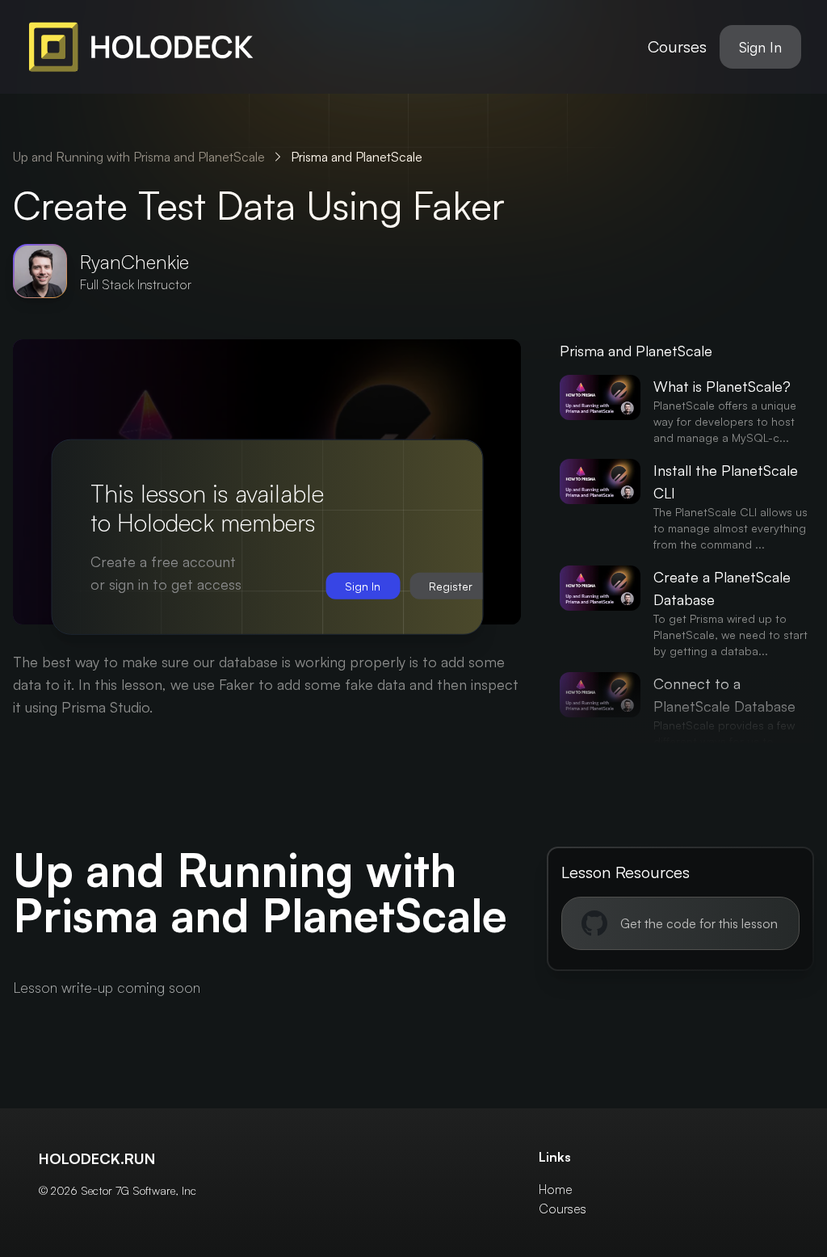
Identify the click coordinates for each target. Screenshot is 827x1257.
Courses (677, 46)
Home (556, 1189)
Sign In (760, 47)
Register (450, 585)
